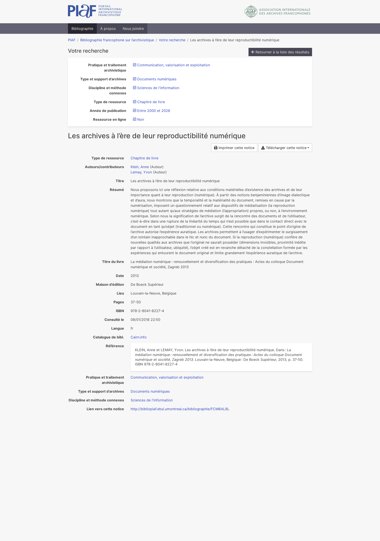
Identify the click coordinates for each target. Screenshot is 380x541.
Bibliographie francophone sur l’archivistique (117, 40)
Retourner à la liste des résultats (281, 52)
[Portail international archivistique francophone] (95, 11)
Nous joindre (133, 28)
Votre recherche (172, 40)
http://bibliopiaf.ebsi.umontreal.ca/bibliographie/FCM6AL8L (180, 409)
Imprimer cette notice (235, 148)
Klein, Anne (140, 167)
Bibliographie (82, 28)
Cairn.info (139, 337)
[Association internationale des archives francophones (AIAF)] (277, 11)
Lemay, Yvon (141, 172)
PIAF (71, 40)
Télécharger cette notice (286, 148)
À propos (108, 28)
